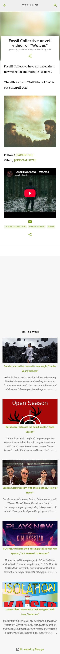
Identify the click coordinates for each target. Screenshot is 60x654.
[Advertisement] (30, 290)
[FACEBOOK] (24, 155)
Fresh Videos (36, 226)
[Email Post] (30, 223)
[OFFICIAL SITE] (25, 160)
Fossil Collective (16, 226)
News (51, 226)
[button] (30, 56)
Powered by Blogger (32, 649)
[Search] (55, 5)
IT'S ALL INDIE (30, 5)
